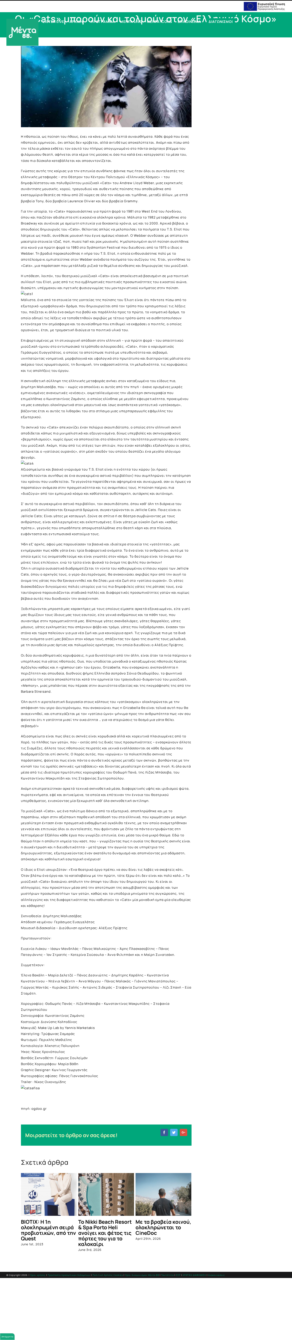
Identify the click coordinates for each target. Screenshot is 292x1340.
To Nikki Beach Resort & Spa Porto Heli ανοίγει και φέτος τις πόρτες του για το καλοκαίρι (105, 1232)
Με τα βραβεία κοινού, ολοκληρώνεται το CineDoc (163, 1227)
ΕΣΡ (178, 1275)
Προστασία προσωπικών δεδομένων (69, 1275)
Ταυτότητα (167, 1275)
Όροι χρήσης (38, 1275)
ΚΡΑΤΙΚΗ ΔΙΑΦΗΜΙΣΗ (194, 1275)
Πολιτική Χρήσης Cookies (108, 1275)
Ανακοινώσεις (216, 1275)
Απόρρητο (7, 1336)
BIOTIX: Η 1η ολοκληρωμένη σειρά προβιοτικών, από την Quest (48, 1230)
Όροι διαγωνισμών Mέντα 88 (142, 1275)
